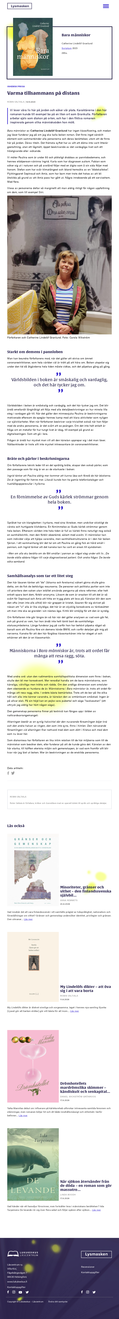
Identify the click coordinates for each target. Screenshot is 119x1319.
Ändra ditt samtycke (57, 1301)
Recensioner (88, 1266)
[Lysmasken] (19, 8)
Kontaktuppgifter (16, 1287)
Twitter (13, 773)
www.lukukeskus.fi (17, 1281)
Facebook (9, 773)
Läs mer (28, 919)
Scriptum (67, 48)
